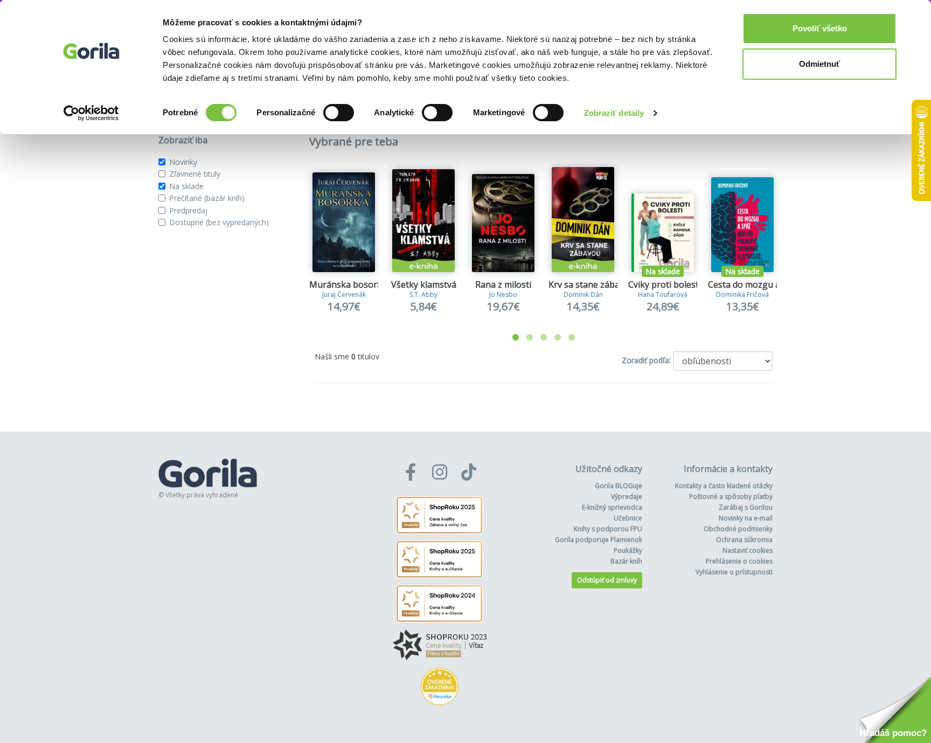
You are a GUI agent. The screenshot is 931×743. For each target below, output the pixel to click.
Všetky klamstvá (423, 284)
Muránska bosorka (348, 284)
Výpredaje (626, 496)
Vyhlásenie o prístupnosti (734, 572)
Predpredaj (188, 210)
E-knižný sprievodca (612, 507)
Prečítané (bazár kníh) (207, 198)
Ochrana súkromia (744, 539)
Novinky (183, 162)
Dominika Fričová (742, 294)
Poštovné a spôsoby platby (731, 496)
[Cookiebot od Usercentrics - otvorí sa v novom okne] (91, 113)
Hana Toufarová (662, 294)
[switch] (338, 112)
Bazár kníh (626, 561)
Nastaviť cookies (747, 550)
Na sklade (186, 186)
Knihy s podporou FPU (608, 528)
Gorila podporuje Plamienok (598, 539)
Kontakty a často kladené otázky (724, 485)
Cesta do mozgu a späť (754, 284)
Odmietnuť (819, 63)
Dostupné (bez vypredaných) (219, 222)
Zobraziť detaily (614, 112)
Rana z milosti (503, 284)
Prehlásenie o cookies (739, 561)
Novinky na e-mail (746, 518)
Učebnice (628, 518)
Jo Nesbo (503, 294)
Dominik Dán (583, 294)
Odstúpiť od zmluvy (607, 580)
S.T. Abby (423, 294)
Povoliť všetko (820, 28)
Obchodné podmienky (738, 528)
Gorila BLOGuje (618, 485)
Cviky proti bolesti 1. (669, 284)
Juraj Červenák (344, 294)
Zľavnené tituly (194, 174)
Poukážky (628, 550)
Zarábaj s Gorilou (746, 507)
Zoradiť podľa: (646, 360)
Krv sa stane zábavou (591, 284)
